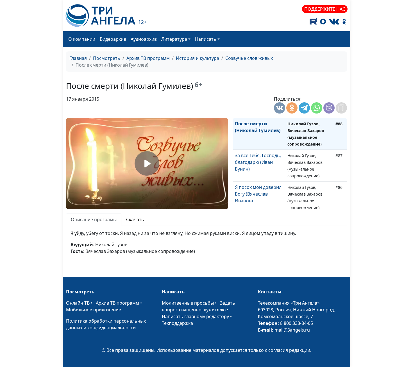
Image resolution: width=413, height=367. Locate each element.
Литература (174, 39)
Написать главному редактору (195, 316)
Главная (78, 58)
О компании (81, 39)
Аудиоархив (144, 39)
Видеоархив (113, 39)
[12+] (100, 15)
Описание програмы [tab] (94, 219)
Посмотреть (106, 58)
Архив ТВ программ (148, 58)
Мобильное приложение (93, 310)
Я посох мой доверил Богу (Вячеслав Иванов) (258, 194)
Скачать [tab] (135, 219)
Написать (205, 39)
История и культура (197, 58)
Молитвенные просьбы (188, 303)
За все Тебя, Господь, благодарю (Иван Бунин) (258, 162)
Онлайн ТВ (78, 303)
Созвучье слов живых (249, 58)
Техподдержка (177, 323)
